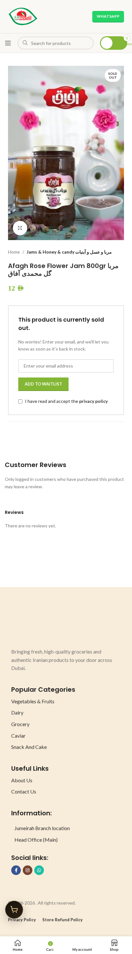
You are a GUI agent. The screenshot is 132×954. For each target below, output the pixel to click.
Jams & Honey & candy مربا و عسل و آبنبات (69, 252)
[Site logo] (23, 16)
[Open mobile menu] (8, 43)
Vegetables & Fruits (32, 701)
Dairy (17, 712)
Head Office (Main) (36, 840)
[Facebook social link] (16, 870)
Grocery (20, 724)
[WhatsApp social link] (39, 870)
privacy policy (93, 401)
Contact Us (23, 791)
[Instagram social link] (27, 870)
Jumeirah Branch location (42, 828)
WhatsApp (108, 16)
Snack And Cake (29, 747)
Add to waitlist (43, 383)
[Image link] (35, 624)
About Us (21, 780)
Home (14, 252)
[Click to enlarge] (20, 228)
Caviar (18, 736)
